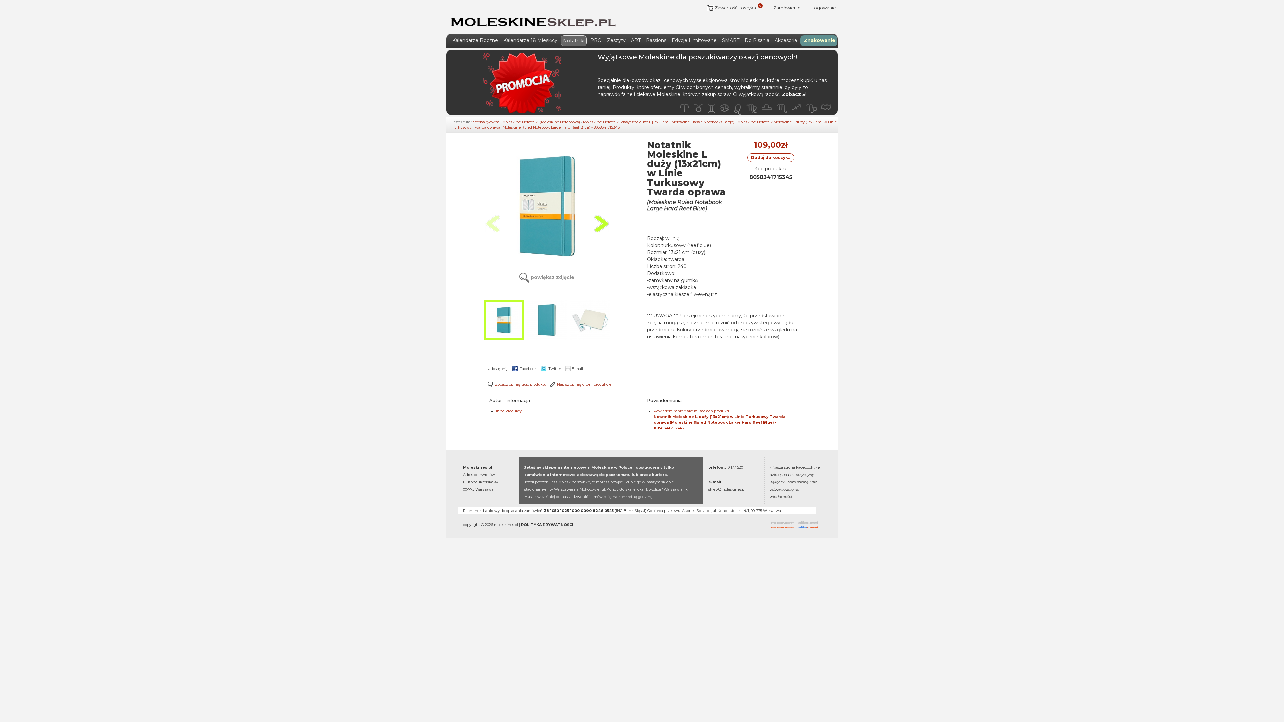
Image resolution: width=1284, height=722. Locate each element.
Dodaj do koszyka (771, 157)
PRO (596, 40)
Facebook (528, 368)
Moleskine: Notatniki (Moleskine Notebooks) (541, 122)
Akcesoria (786, 40)
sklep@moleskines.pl (726, 489)
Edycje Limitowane (694, 40)
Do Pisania (757, 40)
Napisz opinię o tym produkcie (584, 384)
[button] (601, 224)
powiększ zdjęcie (551, 277)
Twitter (554, 368)
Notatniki (573, 41)
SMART (730, 40)
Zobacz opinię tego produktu (520, 384)
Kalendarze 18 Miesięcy (530, 40)
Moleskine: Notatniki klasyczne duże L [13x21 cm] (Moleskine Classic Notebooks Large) (658, 122)
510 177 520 (733, 467)
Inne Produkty (509, 411)
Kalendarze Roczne (475, 40)
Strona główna (486, 122)
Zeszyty (616, 40)
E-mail (577, 368)
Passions (656, 40)
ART (636, 40)
